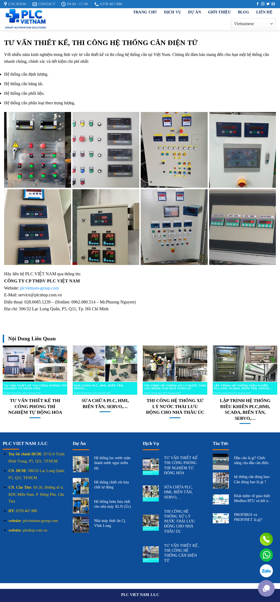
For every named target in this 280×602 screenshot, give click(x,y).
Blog (243, 12)
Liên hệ (264, 12)
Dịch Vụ (172, 12)
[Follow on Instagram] (262, 4)
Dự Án (194, 12)
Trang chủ (145, 12)
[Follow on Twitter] (268, 4)
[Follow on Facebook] (257, 4)
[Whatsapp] (266, 555)
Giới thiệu (219, 12)
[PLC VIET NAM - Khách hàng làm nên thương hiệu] (54, 19)
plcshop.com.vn (35, 530)
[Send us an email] (273, 4)
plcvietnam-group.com (39, 288)
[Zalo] (266, 570)
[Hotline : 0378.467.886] (266, 539)
